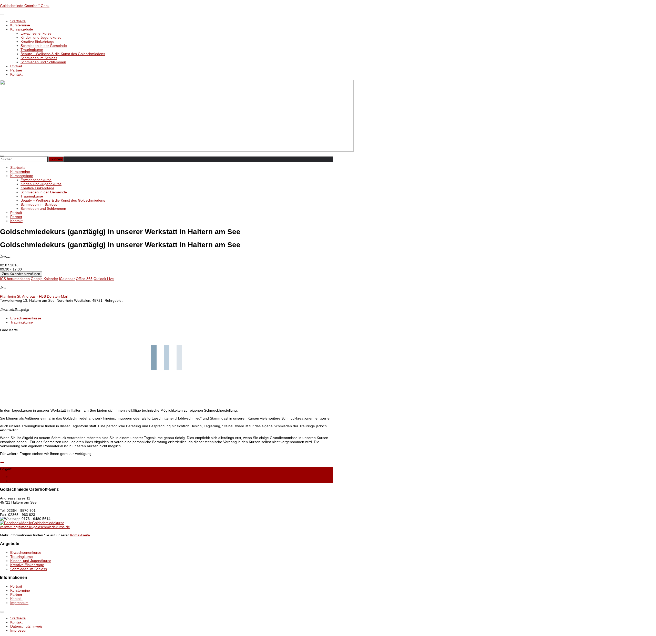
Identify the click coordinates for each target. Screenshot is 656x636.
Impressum (19, 603)
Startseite (18, 21)
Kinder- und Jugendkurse (40, 37)
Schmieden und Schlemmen (43, 62)
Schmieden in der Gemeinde (43, 46)
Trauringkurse (31, 50)
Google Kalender (44, 279)
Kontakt (16, 74)
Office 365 (84, 279)
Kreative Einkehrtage (37, 41)
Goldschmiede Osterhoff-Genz (24, 6)
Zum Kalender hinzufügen (21, 274)
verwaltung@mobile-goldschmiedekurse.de (35, 527)
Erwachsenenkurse (36, 33)
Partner (16, 70)
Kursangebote (21, 29)
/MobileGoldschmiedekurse (42, 523)
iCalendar (67, 279)
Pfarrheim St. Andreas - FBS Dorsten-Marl (34, 296)
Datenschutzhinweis (26, 626)
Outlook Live (104, 279)
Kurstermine (20, 25)
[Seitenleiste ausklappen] (2, 462)
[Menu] (2, 14)
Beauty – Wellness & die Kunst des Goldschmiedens (62, 54)
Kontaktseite (80, 535)
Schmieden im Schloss (38, 58)
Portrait (16, 66)
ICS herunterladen (15, 279)
